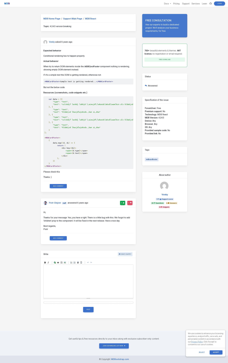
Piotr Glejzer (55, 203)
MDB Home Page (51, 18)
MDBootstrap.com (120, 359)
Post (88, 309)
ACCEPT (216, 352)
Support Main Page (72, 18)
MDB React (90, 18)
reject (202, 352)
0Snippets (164, 207)
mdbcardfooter (151, 159)
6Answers (171, 203)
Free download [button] (164, 59)
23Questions (158, 203)
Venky (52, 42)
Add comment (58, 186)
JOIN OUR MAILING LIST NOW (113, 346)
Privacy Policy (197, 342)
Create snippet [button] (125, 254)
